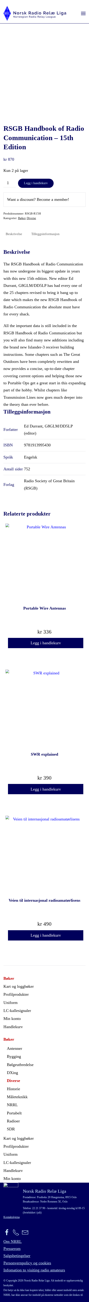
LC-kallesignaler (17, 1010)
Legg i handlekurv (36, 183)
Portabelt (14, 1113)
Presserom (12, 1248)
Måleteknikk (17, 1097)
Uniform (10, 1002)
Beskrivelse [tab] (14, 234)
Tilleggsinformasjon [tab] (45, 234)
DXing (12, 1072)
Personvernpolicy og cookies (27, 1263)
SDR (11, 1129)
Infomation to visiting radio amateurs (34, 1270)
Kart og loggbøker (18, 986)
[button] (83, 13)
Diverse (31, 218)
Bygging (14, 1056)
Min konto (12, 1018)
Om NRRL (12, 1241)
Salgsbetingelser (16, 1255)
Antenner (14, 1048)
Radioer (13, 1121)
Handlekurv (13, 1026)
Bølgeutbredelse (20, 1064)
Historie (13, 1089)
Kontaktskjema (11, 1217)
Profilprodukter (16, 994)
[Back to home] (34, 13)
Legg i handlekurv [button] (46, 643)
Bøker (21, 218)
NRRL (12, 1105)
